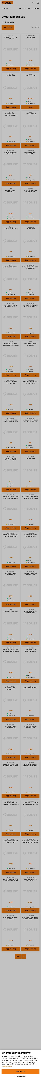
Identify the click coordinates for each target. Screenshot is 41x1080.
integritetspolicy (7, 1066)
